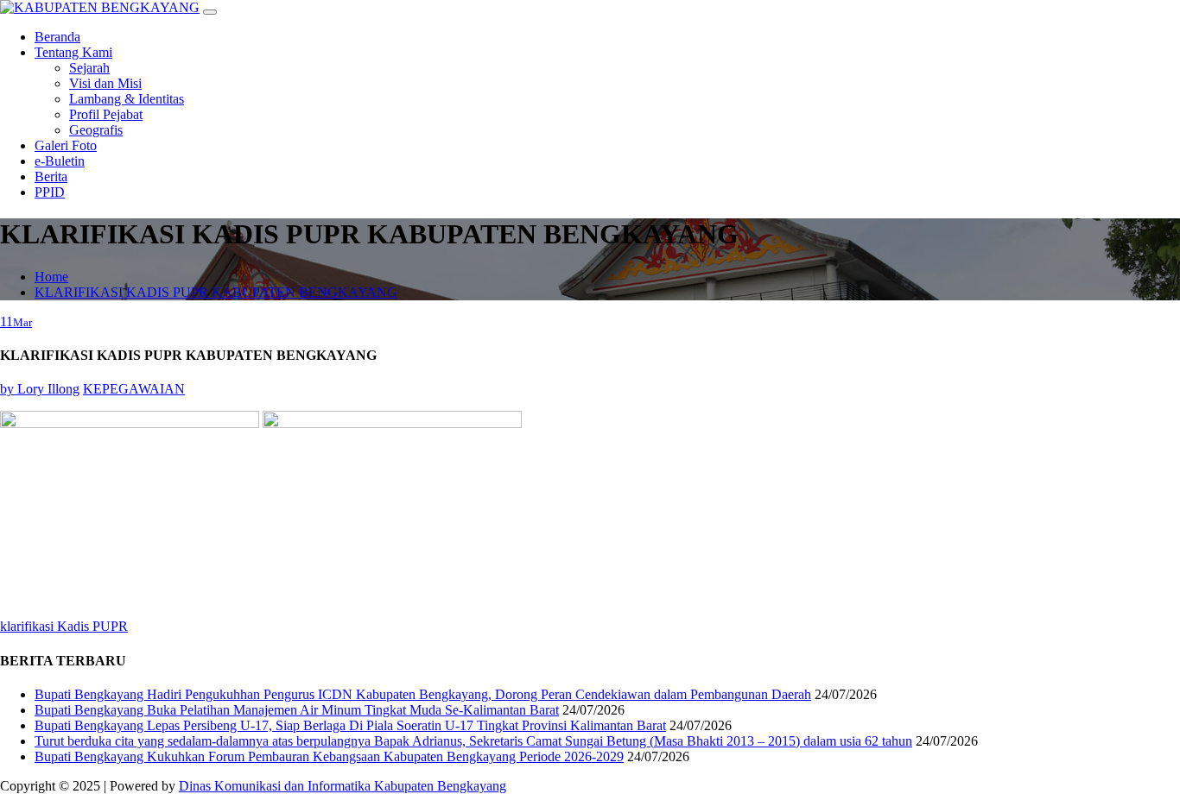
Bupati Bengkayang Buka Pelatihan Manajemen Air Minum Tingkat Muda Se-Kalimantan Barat (297, 710)
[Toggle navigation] (210, 12)
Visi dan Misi (105, 83)
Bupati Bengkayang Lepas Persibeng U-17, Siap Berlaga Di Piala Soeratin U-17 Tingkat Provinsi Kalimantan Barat (350, 725)
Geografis (96, 130)
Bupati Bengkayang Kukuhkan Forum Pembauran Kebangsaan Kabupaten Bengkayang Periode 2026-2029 (329, 756)
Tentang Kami (73, 52)
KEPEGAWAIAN (134, 388)
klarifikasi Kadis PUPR (64, 626)
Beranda (57, 36)
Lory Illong (39, 388)
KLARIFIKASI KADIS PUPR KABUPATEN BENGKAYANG (216, 292)
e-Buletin (60, 161)
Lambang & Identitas (126, 98)
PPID (50, 192)
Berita (51, 176)
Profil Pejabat (106, 114)
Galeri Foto (66, 145)
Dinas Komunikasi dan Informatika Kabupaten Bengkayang (342, 785)
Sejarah (89, 67)
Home (51, 276)
